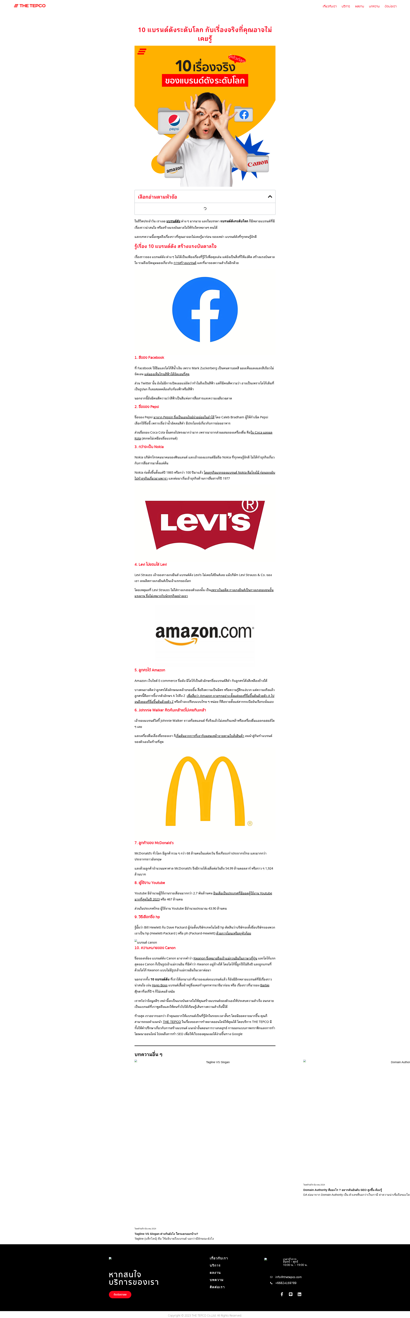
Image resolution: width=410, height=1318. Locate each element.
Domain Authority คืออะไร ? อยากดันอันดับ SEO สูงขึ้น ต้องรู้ (342, 1190)
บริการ (346, 6)
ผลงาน (359, 6)
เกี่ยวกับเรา (330, 6)
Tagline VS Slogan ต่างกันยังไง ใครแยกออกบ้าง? (166, 1233)
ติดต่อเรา (391, 6)
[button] (270, 196)
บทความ (374, 6)
